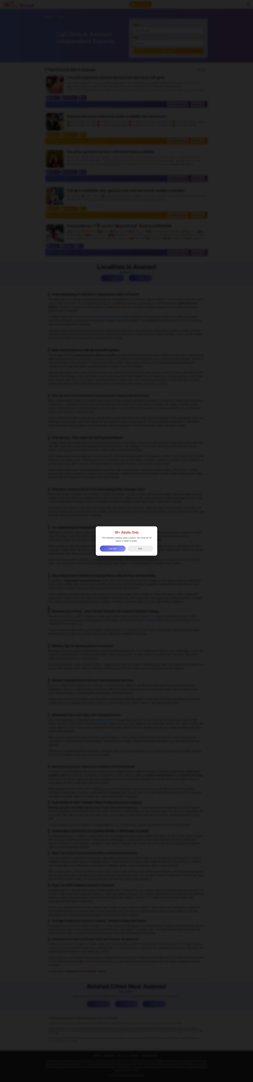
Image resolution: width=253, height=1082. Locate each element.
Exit (140, 548)
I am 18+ (113, 548)
